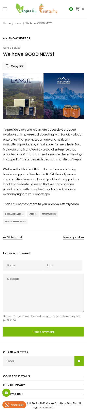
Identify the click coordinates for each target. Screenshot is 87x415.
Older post (14, 237)
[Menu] (5, 9)
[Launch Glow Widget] (6, 393)
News (18, 23)
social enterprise (15, 221)
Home (7, 23)
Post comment (43, 332)
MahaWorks (49, 214)
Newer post (71, 237)
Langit (33, 214)
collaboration (14, 214)
